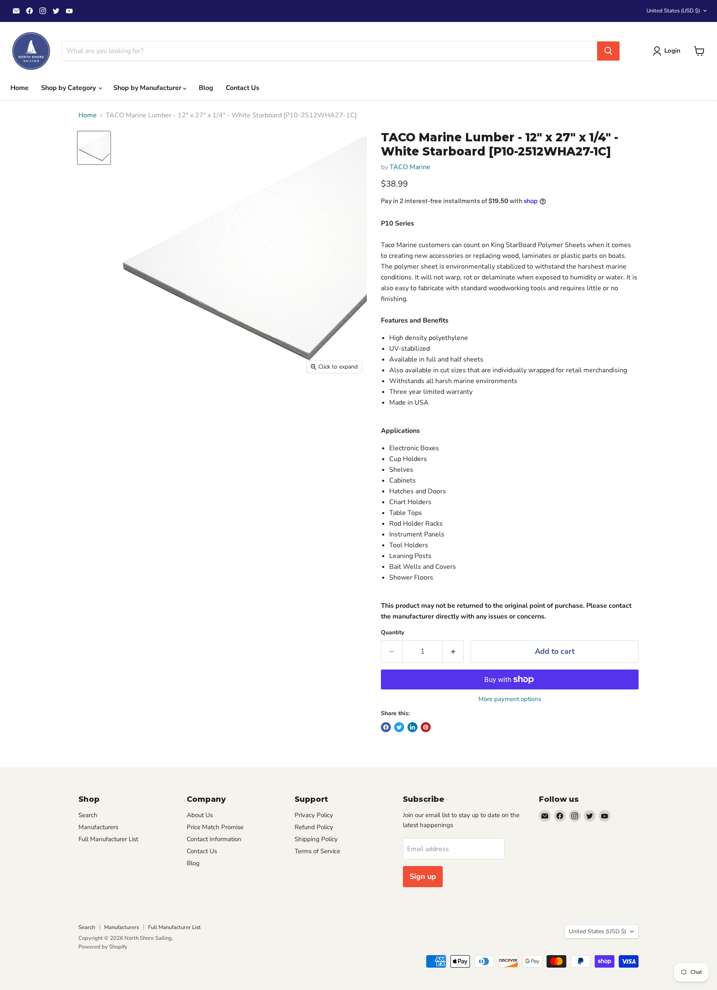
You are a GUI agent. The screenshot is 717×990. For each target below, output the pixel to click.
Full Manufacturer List (108, 839)
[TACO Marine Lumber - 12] (94, 147)
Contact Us (242, 87)
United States (673, 11)
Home (19, 87)
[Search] (608, 51)
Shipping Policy (316, 839)
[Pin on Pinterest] (426, 727)
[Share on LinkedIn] (412, 727)
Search (88, 815)
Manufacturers (98, 827)
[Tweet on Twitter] (399, 727)
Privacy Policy (314, 815)
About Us (200, 815)
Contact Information (214, 839)
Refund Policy (314, 827)
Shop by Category (69, 87)
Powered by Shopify (102, 947)
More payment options (509, 699)
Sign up (423, 876)
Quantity (392, 632)
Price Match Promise (215, 827)
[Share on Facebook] (386, 727)
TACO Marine (410, 167)
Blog (206, 87)
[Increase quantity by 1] (453, 651)
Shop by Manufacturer (148, 87)
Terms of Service (317, 851)
